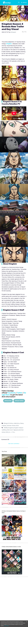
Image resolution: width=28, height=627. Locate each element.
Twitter (19, 393)
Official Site (7, 400)
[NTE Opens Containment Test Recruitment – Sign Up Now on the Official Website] (20, 499)
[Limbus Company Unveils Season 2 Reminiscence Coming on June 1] (20, 460)
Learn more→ (6, 625)
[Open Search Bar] (18, 2)
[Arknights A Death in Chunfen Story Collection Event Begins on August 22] (8, 460)
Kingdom (10, 427)
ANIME (6, 427)
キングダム (12, 432)
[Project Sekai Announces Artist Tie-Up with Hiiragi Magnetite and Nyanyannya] (8, 473)
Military (5, 430)
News (22, 423)
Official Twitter (19, 400)
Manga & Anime (8, 423)
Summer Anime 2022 (13, 425)
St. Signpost (14, 430)
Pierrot (9, 430)
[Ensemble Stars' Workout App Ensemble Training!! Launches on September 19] (20, 473)
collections (16, 423)
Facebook (11, 393)
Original (4, 425)
